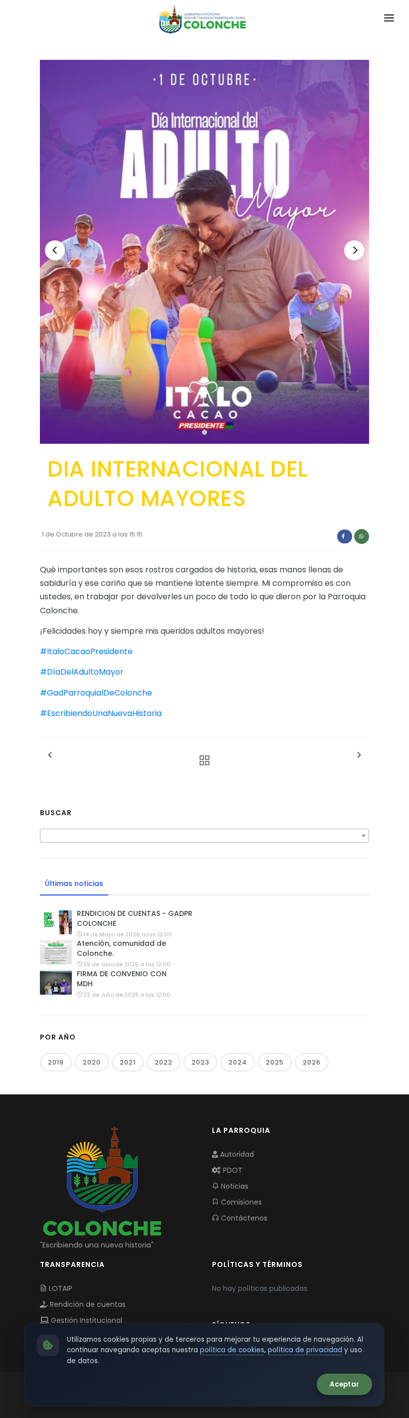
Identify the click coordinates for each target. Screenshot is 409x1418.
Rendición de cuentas (87, 1304)
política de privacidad (305, 1350)
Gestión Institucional (85, 1320)
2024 (237, 1062)
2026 (312, 1062)
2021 (128, 1062)
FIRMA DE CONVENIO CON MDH (122, 979)
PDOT (231, 1170)
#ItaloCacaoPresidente (86, 651)
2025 (275, 1062)
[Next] (354, 250)
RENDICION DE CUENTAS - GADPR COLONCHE (135, 918)
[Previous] (55, 250)
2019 (56, 1062)
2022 (164, 1062)
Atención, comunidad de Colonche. (121, 948)
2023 (200, 1062)
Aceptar (344, 1384)
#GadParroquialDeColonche (96, 693)
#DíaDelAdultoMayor (82, 672)
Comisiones (240, 1202)
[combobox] (204, 836)
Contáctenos (243, 1218)
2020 (92, 1062)
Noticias (233, 1186)
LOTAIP (59, 1288)
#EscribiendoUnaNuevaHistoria (101, 713)
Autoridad (236, 1154)
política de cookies (232, 1350)
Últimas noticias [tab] (74, 883)
